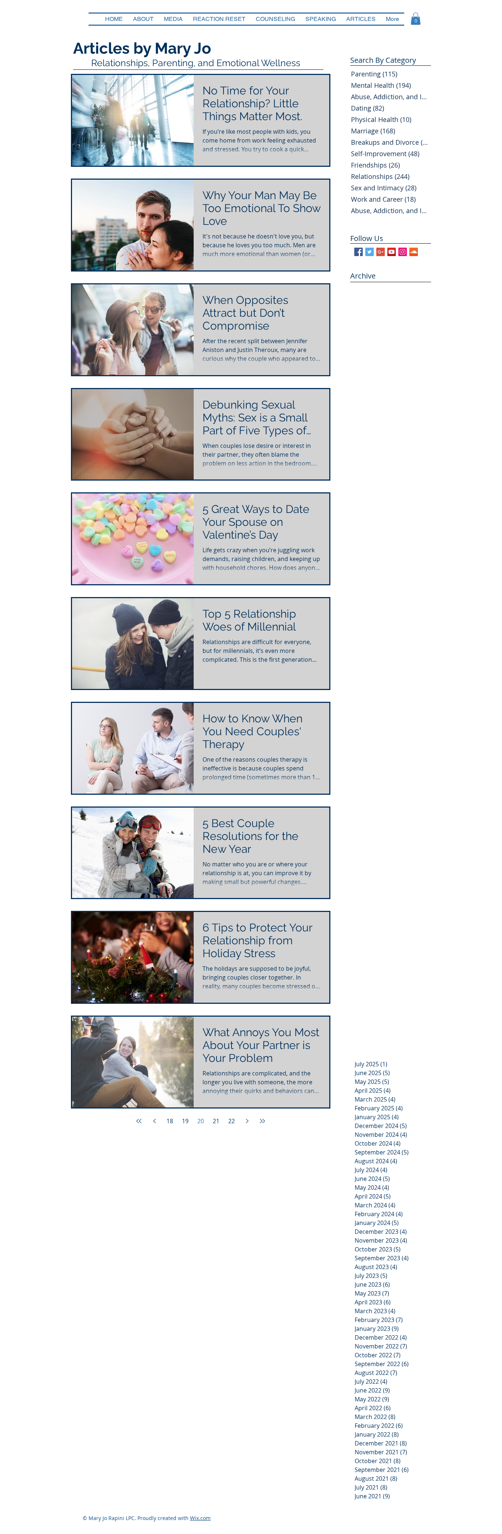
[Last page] (262, 1121)
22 (231, 1121)
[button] (415, 18)
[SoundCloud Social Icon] (413, 252)
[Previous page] (154, 1121)
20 (200, 1121)
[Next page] (247, 1121)
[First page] (139, 1121)
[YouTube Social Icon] (391, 252)
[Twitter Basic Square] (369, 252)
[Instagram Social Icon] (402, 252)
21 (216, 1121)
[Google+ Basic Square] (380, 252)
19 (185, 1121)
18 (169, 1121)
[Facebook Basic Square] (358, 252)
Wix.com (200, 1518)
